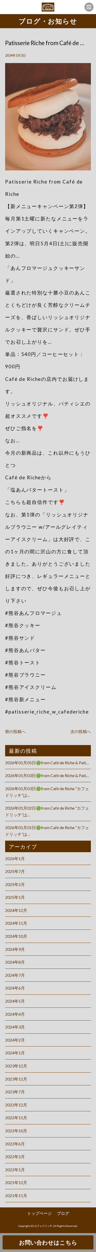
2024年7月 (15, 975)
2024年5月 (15, 1001)
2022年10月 (16, 1130)
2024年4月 (15, 1014)
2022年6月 (15, 1143)
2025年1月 (15, 897)
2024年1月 (15, 1052)
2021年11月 (16, 1195)
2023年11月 (16, 1078)
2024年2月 (15, 1039)
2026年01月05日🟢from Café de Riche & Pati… (47, 762)
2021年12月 (16, 1182)
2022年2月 (15, 1156)
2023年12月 (16, 1065)
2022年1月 (15, 1169)
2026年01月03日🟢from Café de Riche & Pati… (47, 775)
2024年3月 (15, 1026)
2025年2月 (15, 884)
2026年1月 (15, 858)
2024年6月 (15, 987)
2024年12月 (16, 910)
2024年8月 (15, 962)
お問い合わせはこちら (48, 1242)
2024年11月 (16, 923)
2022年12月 (16, 1104)
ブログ (63, 1213)
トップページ (39, 1213)
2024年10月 (16, 936)
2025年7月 (15, 871)
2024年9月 (15, 949)
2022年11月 (16, 1117)
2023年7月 (15, 1091)
